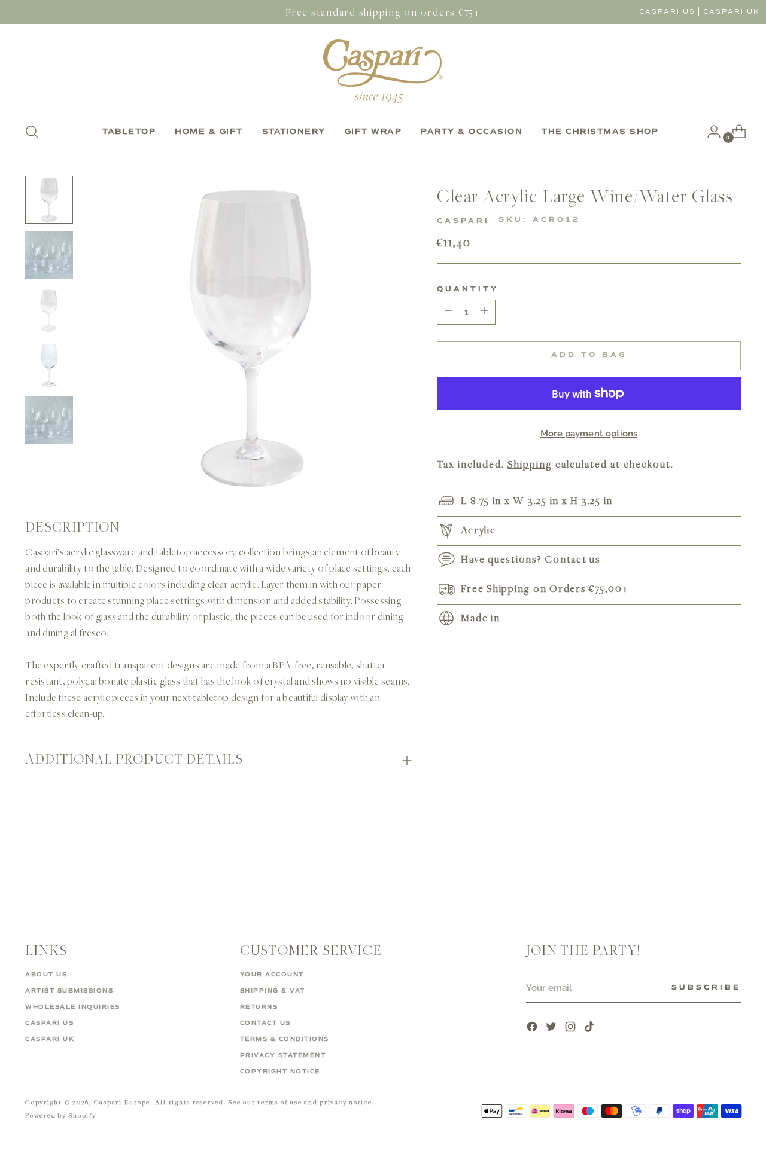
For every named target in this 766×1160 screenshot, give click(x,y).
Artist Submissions (69, 991)
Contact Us (265, 1023)
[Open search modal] (32, 132)
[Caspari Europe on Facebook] (533, 1028)
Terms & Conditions (284, 1039)
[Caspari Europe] (383, 71)
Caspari (463, 221)
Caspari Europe (122, 1101)
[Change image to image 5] (49, 420)
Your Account (272, 975)
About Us (46, 975)
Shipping (529, 463)
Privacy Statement (283, 1055)
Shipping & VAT (272, 991)
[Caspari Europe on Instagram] (571, 1028)
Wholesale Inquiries (72, 1007)
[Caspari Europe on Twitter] (552, 1028)
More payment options (589, 433)
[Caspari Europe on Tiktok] (590, 1028)
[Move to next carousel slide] (731, 869)
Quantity (467, 289)
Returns (259, 1007)
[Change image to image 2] (49, 255)
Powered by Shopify (60, 1114)
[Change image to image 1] (49, 200)
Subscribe (706, 987)
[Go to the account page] (709, 132)
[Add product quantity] (448, 312)
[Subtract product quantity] (484, 312)
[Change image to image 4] (49, 365)
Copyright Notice (280, 1071)
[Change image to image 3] (49, 310)
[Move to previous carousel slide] (703, 870)
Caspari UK (731, 12)
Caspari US (667, 12)
